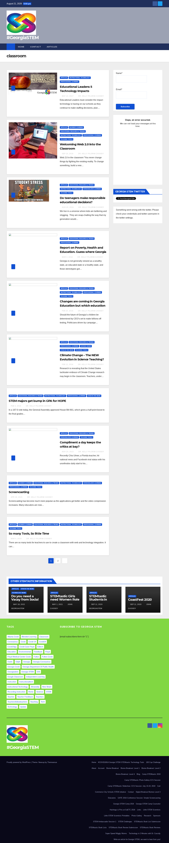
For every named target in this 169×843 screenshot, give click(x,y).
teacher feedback (25, 697)
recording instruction (16, 692)
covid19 (42, 642)
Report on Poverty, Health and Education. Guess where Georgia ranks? (83, 252)
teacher (11, 697)
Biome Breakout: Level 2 (151, 768)
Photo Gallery (137, 816)
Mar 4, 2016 (67, 257)
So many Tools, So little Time (29, 533)
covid (23, 642)
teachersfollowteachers (17, 702)
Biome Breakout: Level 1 (130, 768)
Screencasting (19, 492)
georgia (26, 662)
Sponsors (156, 816)
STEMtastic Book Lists (98, 828)
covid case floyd (27, 647)
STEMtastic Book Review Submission (123, 828)
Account (101, 768)
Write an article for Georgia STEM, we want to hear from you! (137, 839)
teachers (40, 697)
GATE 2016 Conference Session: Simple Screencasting (139, 798)
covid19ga (12, 647)
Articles (52, 47)
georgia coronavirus (41, 662)
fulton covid (47, 657)
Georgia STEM (27, 672)
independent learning (35, 677)
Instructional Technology (79, 77)
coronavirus (13, 642)
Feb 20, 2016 (67, 311)
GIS (38, 672)
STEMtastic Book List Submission (147, 822)
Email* (119, 89)
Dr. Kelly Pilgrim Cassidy (91, 96)
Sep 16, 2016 (67, 154)
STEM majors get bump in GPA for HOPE (37, 401)
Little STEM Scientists (151, 810)
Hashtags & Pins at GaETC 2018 (122, 810)
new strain (46, 687)
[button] (160, 47)
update (23, 707)
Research (147, 816)
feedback (38, 652)
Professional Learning (69, 81)
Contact (35, 47)
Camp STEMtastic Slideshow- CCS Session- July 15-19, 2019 (131, 786)
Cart (158, 786)
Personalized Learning (92, 189)
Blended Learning (76, 127)
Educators (112, 798)
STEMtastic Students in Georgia (98, 599)
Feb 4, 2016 (16, 406)
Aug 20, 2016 (68, 207)
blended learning (29, 637)
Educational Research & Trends (73, 131)
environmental (25, 652)
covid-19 (32, 642)
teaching (34, 702)
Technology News (19, 592)
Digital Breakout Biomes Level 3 (148, 792)
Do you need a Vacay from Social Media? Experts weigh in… (25, 601)
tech (43, 702)
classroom (43, 637)
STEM (48, 692)
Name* (119, 73)
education (12, 652)
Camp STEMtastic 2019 (151, 774)
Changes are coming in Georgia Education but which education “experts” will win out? (82, 306)
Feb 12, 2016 (67, 364)
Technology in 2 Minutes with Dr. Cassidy (144, 833)
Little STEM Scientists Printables (117, 816)
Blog (138, 774)
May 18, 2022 (19, 604)
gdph (18, 662)
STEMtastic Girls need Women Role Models (64, 599)
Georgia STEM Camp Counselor (148, 804)
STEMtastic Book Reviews (150, 828)
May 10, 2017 (68, 96)
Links (139, 810)
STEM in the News (67, 350)
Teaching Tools (66, 139)
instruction (12, 682)
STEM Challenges (125, 822)
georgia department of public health (38, 667)
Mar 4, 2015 (16, 539)
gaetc (10, 662)
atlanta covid (13, 637)
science (39, 692)
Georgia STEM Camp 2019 (123, 804)
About (94, 768)
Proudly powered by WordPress (19, 762)
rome (30, 692)
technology (12, 707)
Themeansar (52, 762)
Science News (86, 346)
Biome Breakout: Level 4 (125, 774)
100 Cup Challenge (153, 762)
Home (21, 47)
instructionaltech (26, 682)
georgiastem (13, 672)
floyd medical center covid (19, 657)
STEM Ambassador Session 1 (104, 822)
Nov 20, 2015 (68, 452)
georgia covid (14, 667)
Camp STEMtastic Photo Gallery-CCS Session (142, 780)
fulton (36, 657)
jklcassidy (35, 687)
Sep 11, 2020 (97, 604)
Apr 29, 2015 (16, 497)
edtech (40, 647)
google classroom (15, 677)
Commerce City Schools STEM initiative (110, 792)
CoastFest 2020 (140, 599)
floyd (47, 652)
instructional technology (18, 687)
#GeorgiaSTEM (23, 37)
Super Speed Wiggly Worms (116, 833)
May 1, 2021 (57, 604)
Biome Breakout (112, 768)
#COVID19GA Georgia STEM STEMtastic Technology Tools (121, 762)
